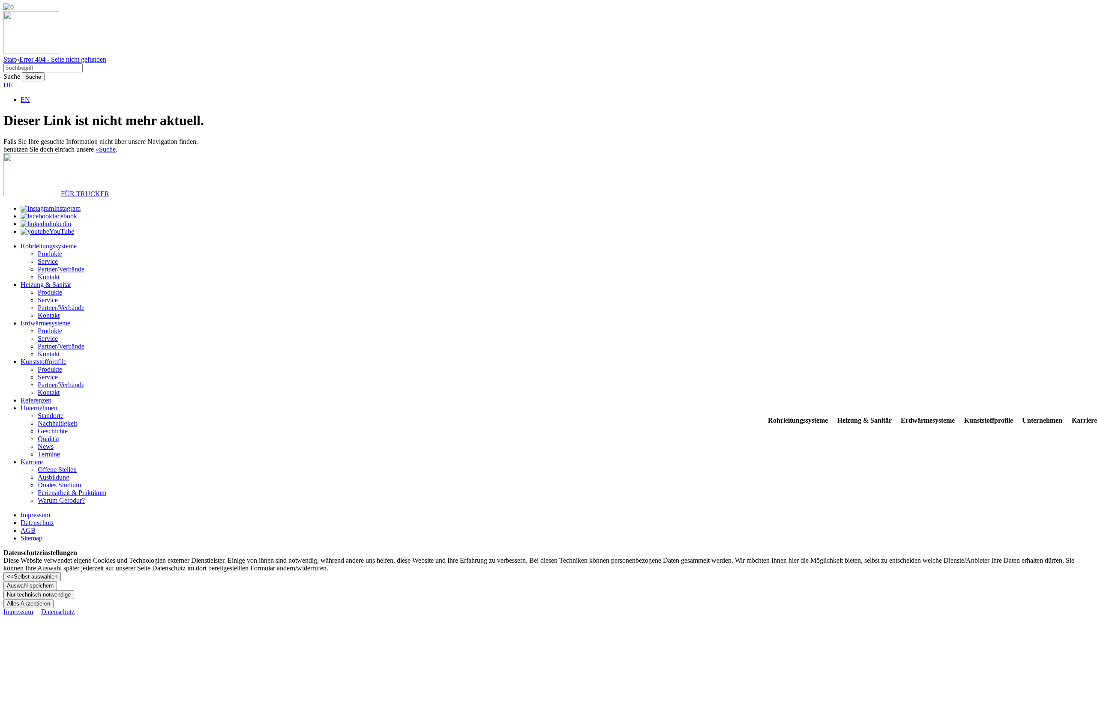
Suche (11, 76)
